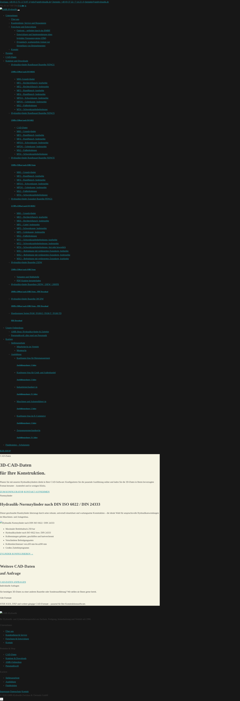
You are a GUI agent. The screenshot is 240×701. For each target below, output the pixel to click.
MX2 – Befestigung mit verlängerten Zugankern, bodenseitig (43, 255)
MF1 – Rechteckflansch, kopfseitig (32, 83)
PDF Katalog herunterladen (29, 280)
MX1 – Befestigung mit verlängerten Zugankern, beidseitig (42, 251)
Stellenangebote (18, 343)
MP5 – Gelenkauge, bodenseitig (31, 232)
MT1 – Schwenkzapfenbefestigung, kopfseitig (37, 240)
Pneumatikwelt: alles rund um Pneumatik (29, 335)
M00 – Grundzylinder (26, 131)
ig (25, 5)
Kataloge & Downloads (16, 658)
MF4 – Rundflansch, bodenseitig (31, 94)
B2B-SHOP (5, 451)
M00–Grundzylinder (26, 79)
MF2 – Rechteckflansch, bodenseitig (33, 86)
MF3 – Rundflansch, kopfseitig (30, 90)
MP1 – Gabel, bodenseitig (28, 224)
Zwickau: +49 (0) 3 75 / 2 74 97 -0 (15, 2)
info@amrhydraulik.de (41, 2)
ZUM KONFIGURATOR (11, 492)
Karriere (9, 339)
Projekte (9, 53)
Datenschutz (15, 691)
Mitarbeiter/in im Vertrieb (28, 346)
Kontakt (14, 49)
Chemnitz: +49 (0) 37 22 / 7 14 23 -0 (68, 2)
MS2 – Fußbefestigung (27, 105)
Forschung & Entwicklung (17, 639)
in (21, 5)
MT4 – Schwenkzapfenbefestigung (32, 109)
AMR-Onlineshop (14, 662)
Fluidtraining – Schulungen (17, 445)
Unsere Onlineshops (14, 328)
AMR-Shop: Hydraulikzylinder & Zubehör (30, 331)
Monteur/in (21, 350)
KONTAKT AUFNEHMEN (37, 492)
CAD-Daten (11, 57)
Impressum (5, 691)
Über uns (15, 19)
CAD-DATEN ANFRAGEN (13, 582)
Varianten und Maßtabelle (28, 277)
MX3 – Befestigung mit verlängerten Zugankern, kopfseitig (43, 258)
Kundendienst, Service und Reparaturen (28, 23)
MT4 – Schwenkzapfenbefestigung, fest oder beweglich (41, 247)
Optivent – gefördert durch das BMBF (33, 30)
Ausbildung (16, 354)
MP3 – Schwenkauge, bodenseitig (32, 228)
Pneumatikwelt (12, 666)
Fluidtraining (11, 685)
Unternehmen (12, 15)
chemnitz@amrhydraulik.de (96, 2)
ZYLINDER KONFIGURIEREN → (16, 554)
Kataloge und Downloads (17, 61)
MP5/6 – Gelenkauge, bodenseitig (32, 102)
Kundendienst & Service (16, 635)
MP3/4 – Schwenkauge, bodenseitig (32, 98)
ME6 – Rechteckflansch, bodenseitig (33, 221)
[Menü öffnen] (19, 10)
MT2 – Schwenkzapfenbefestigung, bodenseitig (38, 243)
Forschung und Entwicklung (23, 27)
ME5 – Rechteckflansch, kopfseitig (32, 217)
